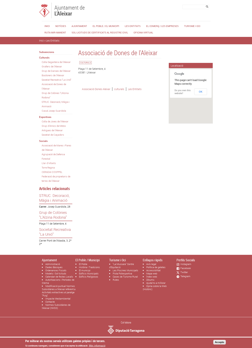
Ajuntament (79, 26)
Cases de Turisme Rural (125, 276)
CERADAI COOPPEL (52, 172)
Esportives (45, 117)
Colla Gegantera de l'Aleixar (56, 62)
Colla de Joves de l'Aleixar (55, 121)
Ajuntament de (69, 10)
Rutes (116, 279)
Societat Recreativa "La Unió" (56, 79)
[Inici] (44, 16)
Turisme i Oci (192, 26)
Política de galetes (155, 267)
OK (200, 91)
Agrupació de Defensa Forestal (53, 156)
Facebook (185, 268)
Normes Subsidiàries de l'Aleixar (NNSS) (56, 306)
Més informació (97, 345)
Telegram (184, 276)
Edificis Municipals (89, 273)
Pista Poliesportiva (122, 273)
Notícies (60, 26)
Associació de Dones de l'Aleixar (54, 86)
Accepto (219, 342)
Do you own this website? (183, 92)
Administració (52, 264)
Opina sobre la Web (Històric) (155, 287)
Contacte (50, 301)
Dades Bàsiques (54, 267)
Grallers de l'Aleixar (52, 66)
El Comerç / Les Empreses (162, 26)
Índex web (151, 276)
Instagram (185, 264)
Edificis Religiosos (88, 276)
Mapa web (151, 273)
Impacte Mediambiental (57, 298)
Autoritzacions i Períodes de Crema (58, 281)
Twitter (183, 272)
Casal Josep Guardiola (54, 110)
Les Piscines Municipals (125, 270)
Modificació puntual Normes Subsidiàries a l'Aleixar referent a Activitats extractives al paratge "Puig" (58, 290)
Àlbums (150, 279)
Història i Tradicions (89, 267)
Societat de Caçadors (53, 134)
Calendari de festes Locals (59, 276)
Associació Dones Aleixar (96, 89)
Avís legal (151, 264)
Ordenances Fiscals (55, 270)
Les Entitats (133, 26)
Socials (43, 141)
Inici (47, 26)
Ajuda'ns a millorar (155, 283)
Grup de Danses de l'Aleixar (56, 71)
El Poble (83, 264)
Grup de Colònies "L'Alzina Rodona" (55, 95)
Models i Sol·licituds (55, 273)
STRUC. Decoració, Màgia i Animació (56, 104)
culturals (119, 89)
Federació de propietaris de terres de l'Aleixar (56, 178)
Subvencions (46, 52)
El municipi (84, 270)
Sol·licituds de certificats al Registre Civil (100, 32)
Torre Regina (48, 167)
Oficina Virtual (143, 32)
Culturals (44, 57)
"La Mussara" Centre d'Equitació (121, 265)
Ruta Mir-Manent (55, 32)
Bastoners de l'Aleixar (53, 75)
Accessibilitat (153, 270)
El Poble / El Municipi (106, 26)
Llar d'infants (49, 163)
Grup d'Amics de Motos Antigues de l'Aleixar (54, 128)
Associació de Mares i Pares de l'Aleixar (56, 147)
